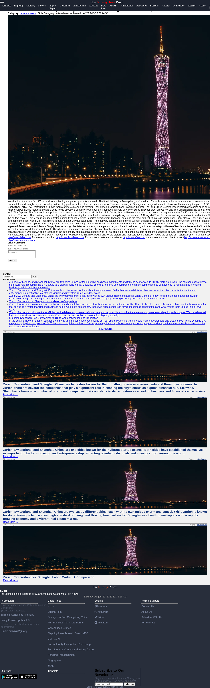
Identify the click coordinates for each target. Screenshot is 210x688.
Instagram (102, 611)
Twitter (101, 617)
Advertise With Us (151, 617)
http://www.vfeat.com (134, 237)
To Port (107, 2)
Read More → (10, 394)
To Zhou (105, 587)
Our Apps (6, 670)
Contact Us (147, 606)
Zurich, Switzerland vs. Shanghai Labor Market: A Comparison (43, 301)
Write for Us (148, 622)
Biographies (54, 660)
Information (7, 600)
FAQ (28, 620)
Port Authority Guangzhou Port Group (69, 644)
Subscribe (129, 684)
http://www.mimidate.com (21, 240)
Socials (99, 600)
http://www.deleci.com (19, 237)
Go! (35, 277)
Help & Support (150, 600)
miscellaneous (28, 13)
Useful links (54, 600)
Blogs (51, 665)
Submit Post (55, 611)
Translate (53, 670)
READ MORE (105, 329)
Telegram (102, 622)
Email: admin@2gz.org (14, 631)
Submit (12, 260)
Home (51, 606)
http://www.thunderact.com (70, 237)
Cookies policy (16, 620)
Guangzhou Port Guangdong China (67, 617)
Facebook (101, 606)
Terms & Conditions (12, 614)
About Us (146, 611)
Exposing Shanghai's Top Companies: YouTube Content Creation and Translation (53, 318)
